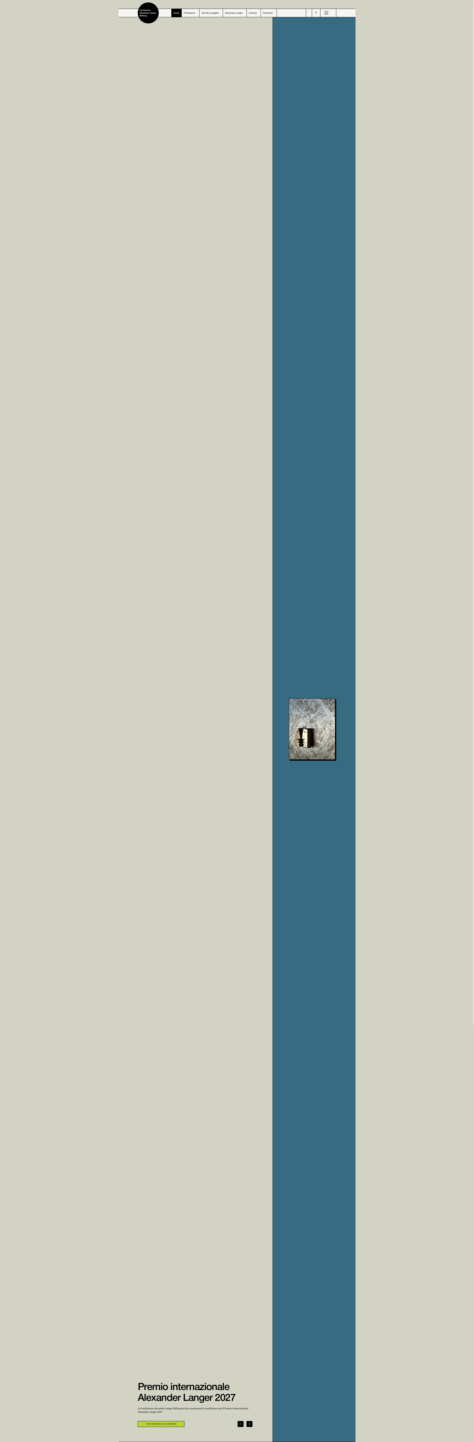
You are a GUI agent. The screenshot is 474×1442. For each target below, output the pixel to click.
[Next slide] (249, 1424)
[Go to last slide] (241, 1424)
